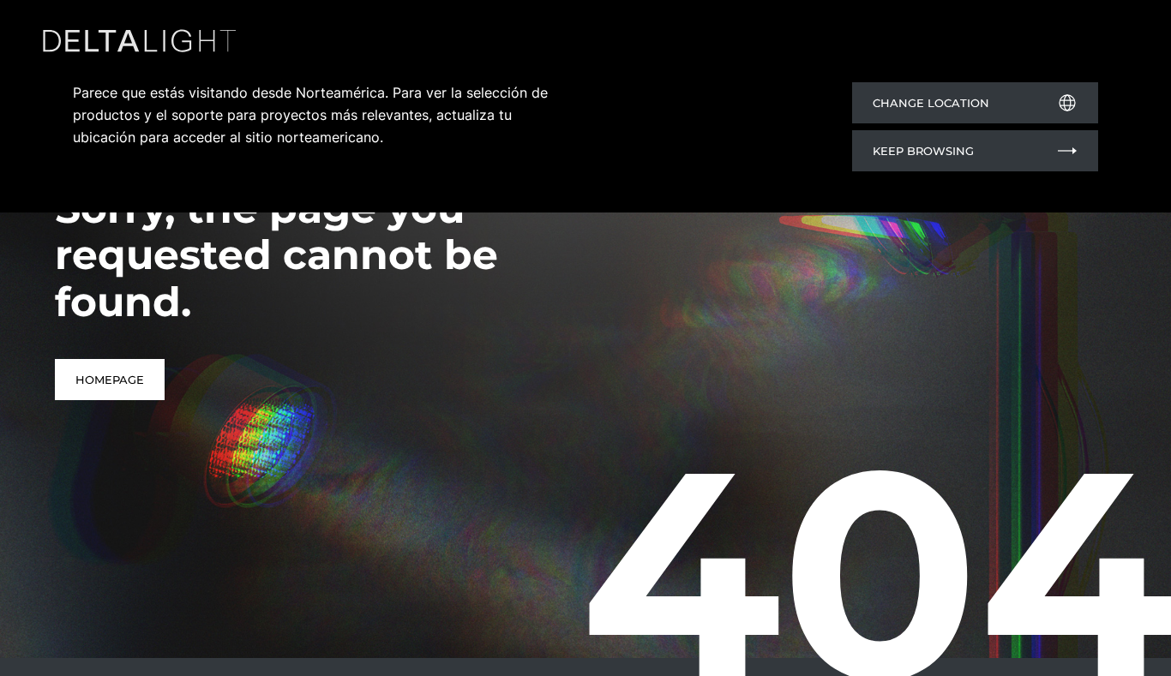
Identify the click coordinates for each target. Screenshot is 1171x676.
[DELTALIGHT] (144, 44)
